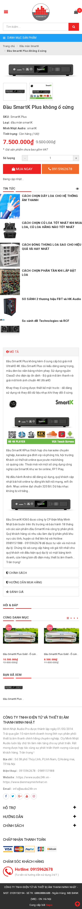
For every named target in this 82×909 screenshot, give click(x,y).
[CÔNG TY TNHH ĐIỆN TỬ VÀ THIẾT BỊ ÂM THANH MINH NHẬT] (41, 12)
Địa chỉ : (8, 759)
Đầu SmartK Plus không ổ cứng (20, 699)
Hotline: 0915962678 (34, 869)
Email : (7, 788)
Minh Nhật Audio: (14, 128)
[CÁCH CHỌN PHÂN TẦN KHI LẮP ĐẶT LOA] (10, 282)
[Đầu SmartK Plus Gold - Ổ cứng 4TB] (61, 636)
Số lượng (9, 158)
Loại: (6, 122)
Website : (9, 777)
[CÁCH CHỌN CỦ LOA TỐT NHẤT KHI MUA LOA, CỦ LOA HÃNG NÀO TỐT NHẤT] (10, 231)
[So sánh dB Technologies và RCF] (10, 329)
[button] (41, 352)
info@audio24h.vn (25, 788)
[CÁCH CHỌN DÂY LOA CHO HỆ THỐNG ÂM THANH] (10, 206)
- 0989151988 (45, 770)
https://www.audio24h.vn (32, 777)
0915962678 (61, 169)
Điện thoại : (10, 770)
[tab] (41, 352)
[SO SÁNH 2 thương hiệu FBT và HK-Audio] (10, 307)
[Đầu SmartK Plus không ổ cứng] (13, 687)
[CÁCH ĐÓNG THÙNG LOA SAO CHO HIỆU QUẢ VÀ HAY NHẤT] (10, 255)
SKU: (6, 116)
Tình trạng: (10, 133)
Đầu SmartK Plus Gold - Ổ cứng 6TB (22, 654)
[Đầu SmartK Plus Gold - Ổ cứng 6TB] (20, 636)
